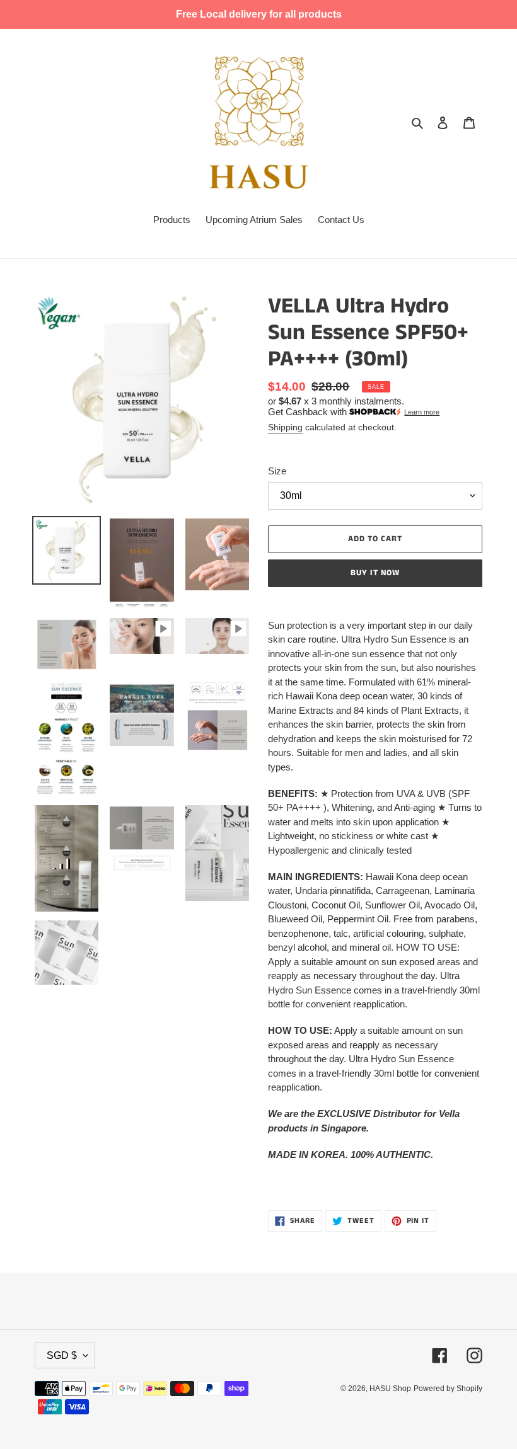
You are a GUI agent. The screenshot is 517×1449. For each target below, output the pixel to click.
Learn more (421, 412)
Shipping (285, 427)
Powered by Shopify (448, 1388)
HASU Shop (390, 1388)
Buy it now (375, 573)
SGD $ (62, 1355)
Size (277, 471)
